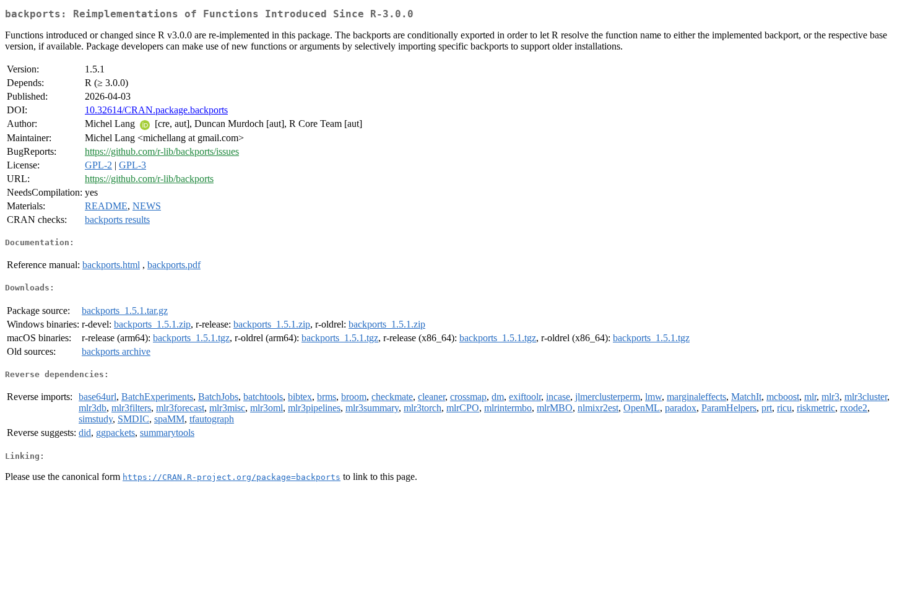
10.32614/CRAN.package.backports (156, 110)
